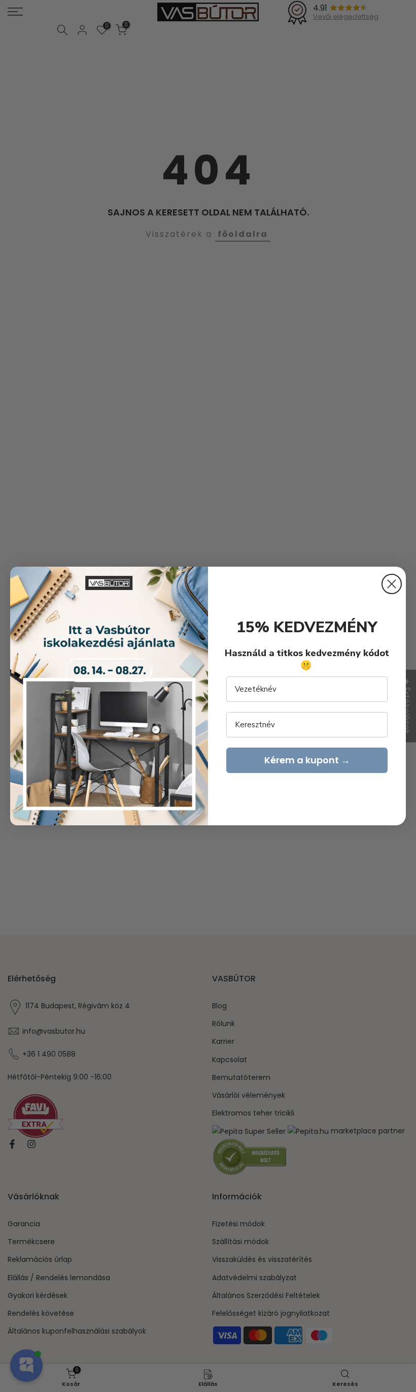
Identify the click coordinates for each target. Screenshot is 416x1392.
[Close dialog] (391, 584)
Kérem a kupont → (307, 760)
